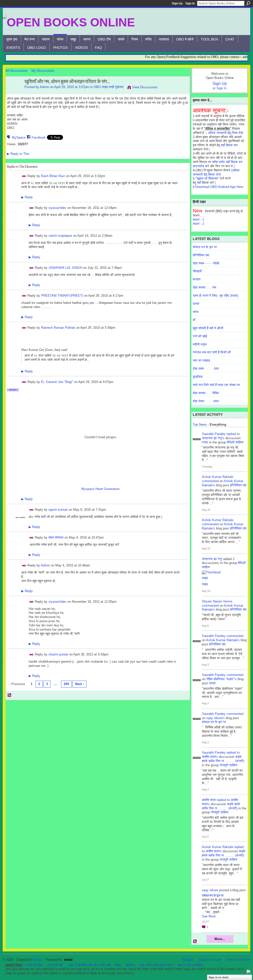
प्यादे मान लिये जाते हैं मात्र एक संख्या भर (216, 385)
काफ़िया (130, 965)
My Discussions (42, 71)
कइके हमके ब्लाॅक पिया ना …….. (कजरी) (223, 759)
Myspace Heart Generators (100, 489)
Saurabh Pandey (214, 434)
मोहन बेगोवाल (55, 537)
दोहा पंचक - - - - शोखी (206, 263)
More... (219, 939)
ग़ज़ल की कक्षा (34, 965)
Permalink (24, 176)
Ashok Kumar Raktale (217, 477)
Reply (27, 197)
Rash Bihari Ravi (53, 176)
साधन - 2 (198, 224)
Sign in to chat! (219, 977)
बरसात (196, 279)
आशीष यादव (209, 800)
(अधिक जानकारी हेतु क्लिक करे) (216, 172)
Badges (188, 960)
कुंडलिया (198, 377)
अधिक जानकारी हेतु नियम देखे (225, 133)
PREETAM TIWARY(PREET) (62, 295)
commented (210, 481)
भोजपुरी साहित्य (228, 765)
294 (66, 684)
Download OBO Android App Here (219, 187)
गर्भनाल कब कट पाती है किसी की (212, 352)
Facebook (39, 137)
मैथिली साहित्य (235, 442)
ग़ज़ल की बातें (55, 965)
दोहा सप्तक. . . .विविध (206, 393)
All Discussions (16, 71)
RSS (9, 695)
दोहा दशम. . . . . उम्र (206, 368)
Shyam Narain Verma (217, 601)
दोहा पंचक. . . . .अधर (206, 401)
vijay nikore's (215, 718)
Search (248, 3)
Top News (200, 424)
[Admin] (13, 92)
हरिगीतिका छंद (201, 255)
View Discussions (145, 87)
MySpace (18, 137)
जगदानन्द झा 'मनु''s (213, 438)
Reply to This (18, 154)
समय (195, 312)
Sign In (190, 3)
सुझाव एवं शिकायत (207, 178)
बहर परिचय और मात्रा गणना (156, 965)
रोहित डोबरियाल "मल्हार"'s (221, 679)
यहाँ (199, 182)
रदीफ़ (118, 965)
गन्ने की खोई (200, 336)
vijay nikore (210, 890)
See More (209, 916)
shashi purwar (58, 654)
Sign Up (177, 3)
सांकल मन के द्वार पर (205, 247)
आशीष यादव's (210, 757)
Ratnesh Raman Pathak (58, 327)
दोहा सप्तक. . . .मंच (204, 287)
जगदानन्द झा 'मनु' (212, 559)
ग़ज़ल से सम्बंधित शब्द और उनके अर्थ (89, 965)
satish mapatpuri (60, 235)
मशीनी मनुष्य (200, 344)
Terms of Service (238, 960)
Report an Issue (209, 960)
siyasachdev (57, 208)
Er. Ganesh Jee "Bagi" (57, 382)
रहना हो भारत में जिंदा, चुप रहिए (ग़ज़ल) (215, 295)
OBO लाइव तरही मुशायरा (109, 87)
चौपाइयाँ (197, 271)
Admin (44, 87)
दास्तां (196, 304)
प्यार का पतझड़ (201, 360)
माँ (194, 320)
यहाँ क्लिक (227, 145)
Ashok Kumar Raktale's (223, 640)
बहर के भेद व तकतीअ (190, 965)
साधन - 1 (198, 219)
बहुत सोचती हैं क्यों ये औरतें (208, 328)
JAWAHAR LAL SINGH (65, 268)
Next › (79, 684)
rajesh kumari (58, 509)
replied (231, 434)
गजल (205, 442)
